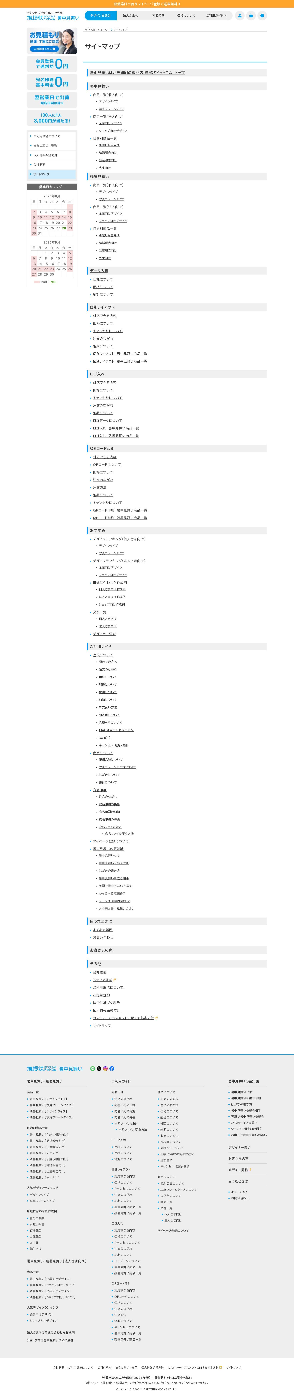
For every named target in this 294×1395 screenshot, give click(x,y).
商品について (103, 753)
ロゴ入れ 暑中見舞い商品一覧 (116, 428)
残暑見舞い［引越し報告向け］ (49, 1159)
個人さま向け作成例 (112, 589)
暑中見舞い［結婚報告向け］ (48, 1140)
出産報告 (36, 1236)
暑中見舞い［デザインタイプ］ (48, 1099)
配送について (108, 684)
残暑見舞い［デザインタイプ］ (48, 1111)
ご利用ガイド (214, 15)
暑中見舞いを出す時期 (114, 863)
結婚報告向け (108, 152)
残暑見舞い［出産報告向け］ (48, 1171)
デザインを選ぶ (100, 15)
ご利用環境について (108, 987)
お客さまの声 (101, 950)
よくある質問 (103, 930)
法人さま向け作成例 (112, 597)
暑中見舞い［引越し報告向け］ (49, 1134)
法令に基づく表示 (106, 1002)
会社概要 (100, 972)
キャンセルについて (108, 331)
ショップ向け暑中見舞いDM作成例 (50, 1340)
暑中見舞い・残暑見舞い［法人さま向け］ (57, 1261)
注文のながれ (103, 338)
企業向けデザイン (110, 123)
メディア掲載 (102, 980)
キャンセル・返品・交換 (113, 745)
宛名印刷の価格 (109, 804)
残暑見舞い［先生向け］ (45, 1177)
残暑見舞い (99, 176)
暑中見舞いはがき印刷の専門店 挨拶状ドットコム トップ (137, 72)
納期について (103, 294)
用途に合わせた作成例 (42, 1211)
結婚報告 (36, 1230)
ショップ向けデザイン (113, 130)
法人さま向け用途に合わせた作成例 (51, 1332)
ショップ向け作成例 (112, 604)
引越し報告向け (109, 145)
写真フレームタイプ (111, 109)
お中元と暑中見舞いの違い (117, 908)
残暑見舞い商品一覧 (127, 1213)
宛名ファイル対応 (110, 827)
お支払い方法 (108, 707)
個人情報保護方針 (106, 1010)
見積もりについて (110, 722)
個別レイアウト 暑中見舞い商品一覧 (120, 353)
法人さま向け (108, 626)
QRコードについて (107, 464)
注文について (103, 655)
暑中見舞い (99, 86)
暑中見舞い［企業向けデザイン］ (50, 1279)
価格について (186, 15)
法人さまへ (130, 15)
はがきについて (109, 774)
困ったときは (101, 921)
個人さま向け (108, 618)
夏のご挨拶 (37, 1218)
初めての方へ (108, 661)
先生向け (105, 167)
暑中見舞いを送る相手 (114, 878)
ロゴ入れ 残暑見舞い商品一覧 (116, 435)
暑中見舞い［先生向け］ (45, 1153)
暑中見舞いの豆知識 (108, 848)
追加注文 (105, 737)
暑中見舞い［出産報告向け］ (48, 1147)
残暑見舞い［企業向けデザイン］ (50, 1291)
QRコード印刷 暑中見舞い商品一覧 (120, 510)
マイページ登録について (111, 841)
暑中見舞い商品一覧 (127, 1207)
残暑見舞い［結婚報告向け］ (48, 1165)
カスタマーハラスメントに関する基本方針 (123, 1018)
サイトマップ (102, 1025)
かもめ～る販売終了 (112, 893)
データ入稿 (99, 271)
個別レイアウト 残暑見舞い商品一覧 (120, 361)
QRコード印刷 (102, 448)
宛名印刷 (158, 15)
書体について (108, 782)
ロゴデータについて (108, 420)
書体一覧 (166, 1202)
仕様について (103, 279)
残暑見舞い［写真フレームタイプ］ (51, 1117)
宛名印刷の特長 (109, 819)
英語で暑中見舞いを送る (115, 886)
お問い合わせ (103, 937)
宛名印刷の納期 (109, 811)
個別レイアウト (102, 307)
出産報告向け (108, 160)
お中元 (34, 1242)
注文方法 (100, 487)
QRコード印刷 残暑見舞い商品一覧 (120, 517)
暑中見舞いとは (109, 855)
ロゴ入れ (97, 374)
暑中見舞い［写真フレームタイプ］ (51, 1105)
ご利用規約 (101, 995)
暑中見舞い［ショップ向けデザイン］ (53, 1285)
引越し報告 (37, 1224)
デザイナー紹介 (104, 634)
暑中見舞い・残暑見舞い (45, 1081)
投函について (108, 692)
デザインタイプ (108, 101)
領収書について (109, 715)
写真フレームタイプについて (117, 767)
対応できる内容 (105, 315)
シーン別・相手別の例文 (114, 901)
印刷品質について (111, 759)
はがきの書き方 (109, 870)
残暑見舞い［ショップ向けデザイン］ (53, 1297)
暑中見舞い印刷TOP (97, 29)
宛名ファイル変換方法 (119, 833)
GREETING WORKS (155, 1389)
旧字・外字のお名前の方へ (116, 730)
